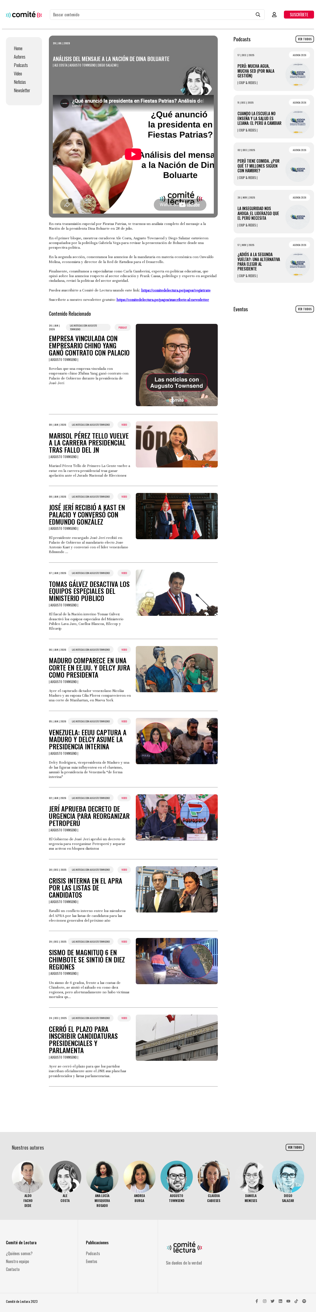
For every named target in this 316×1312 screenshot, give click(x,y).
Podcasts (21, 65)
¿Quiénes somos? (19, 1253)
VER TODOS (305, 39)
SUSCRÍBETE (299, 15)
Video (18, 73)
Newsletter (22, 90)
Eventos (91, 1261)
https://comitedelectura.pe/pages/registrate (176, 290)
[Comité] (24, 14)
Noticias (20, 82)
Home (18, 48)
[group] (28, 1184)
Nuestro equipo (17, 1261)
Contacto (13, 1269)
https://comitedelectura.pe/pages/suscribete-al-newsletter (163, 299)
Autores (19, 56)
